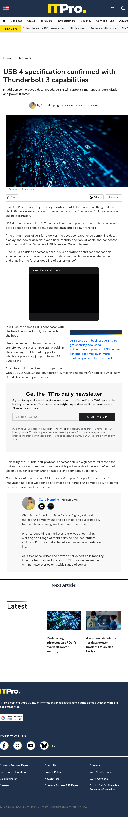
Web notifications (101, 772)
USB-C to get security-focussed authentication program (93, 345)
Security (86, 21)
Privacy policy (53, 772)
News (96, 105)
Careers (5, 785)
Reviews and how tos (103, 28)
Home (7, 58)
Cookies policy (9, 778)
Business (16, 21)
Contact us (97, 765)
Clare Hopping (50, 105)
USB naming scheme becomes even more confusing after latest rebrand (95, 353)
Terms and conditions (13, 772)
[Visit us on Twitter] (17, 745)
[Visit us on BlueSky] (43, 745)
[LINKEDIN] (42, 506)
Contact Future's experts (15, 765)
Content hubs (105, 21)
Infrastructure (67, 21)
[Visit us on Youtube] (31, 745)
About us (50, 765)
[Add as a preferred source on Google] (11, 717)
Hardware (46, 21)
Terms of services (57, 428)
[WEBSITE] (52, 506)
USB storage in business (86, 341)
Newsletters (52, 778)
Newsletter (115, 197)
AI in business (78, 28)
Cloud (31, 21)
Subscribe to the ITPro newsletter (43, 28)
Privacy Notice (20, 432)
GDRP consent (99, 778)
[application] (64, 294)
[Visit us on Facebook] (4, 745)
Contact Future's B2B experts (63, 785)
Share (14, 197)
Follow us (98, 197)
